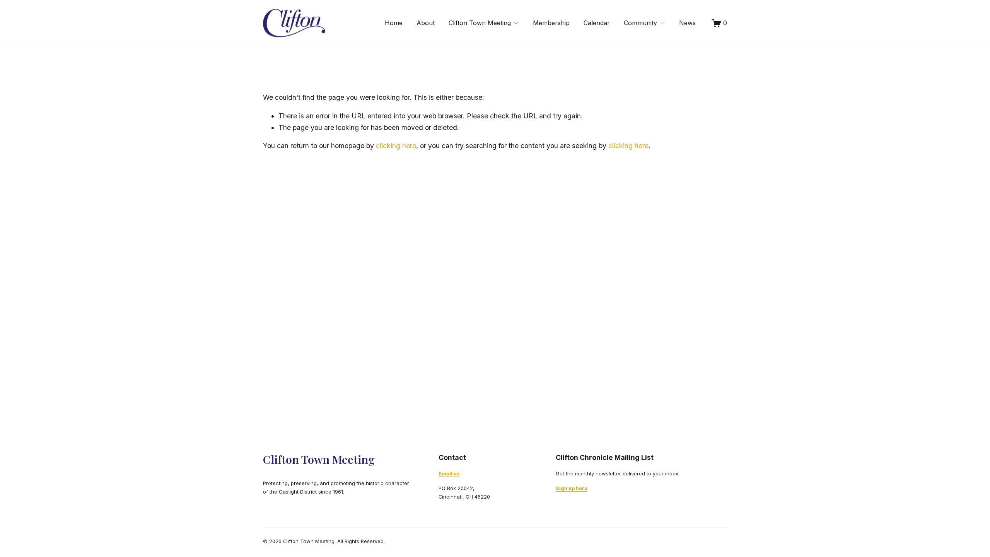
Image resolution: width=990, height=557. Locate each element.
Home (394, 23)
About (425, 23)
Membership (551, 23)
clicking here (396, 146)
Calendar (597, 23)
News (687, 23)
